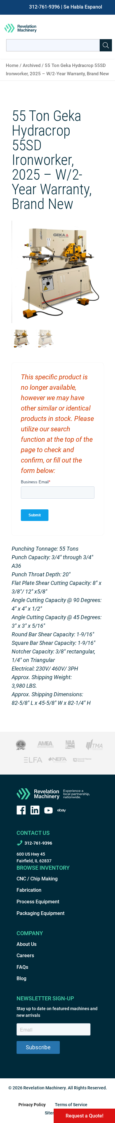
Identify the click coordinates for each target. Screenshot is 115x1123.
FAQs (22, 967)
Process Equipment (38, 902)
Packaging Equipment (40, 913)
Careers (25, 955)
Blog (21, 978)
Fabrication (29, 890)
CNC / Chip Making (37, 879)
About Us (26, 944)
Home (12, 65)
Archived (31, 65)
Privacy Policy (32, 1104)
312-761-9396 (44, 7)
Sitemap (53, 1112)
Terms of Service (71, 1104)
